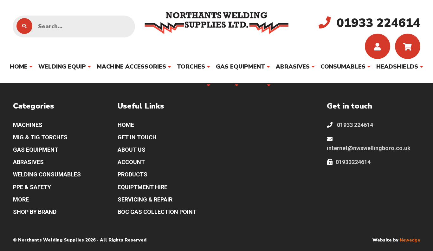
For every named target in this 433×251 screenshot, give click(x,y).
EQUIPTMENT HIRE (142, 187)
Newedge (410, 240)
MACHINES (27, 125)
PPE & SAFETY (184, 85)
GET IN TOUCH (137, 137)
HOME (19, 66)
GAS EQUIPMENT (240, 66)
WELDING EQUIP (62, 66)
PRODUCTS (132, 174)
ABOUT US (131, 149)
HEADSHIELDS (397, 66)
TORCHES (191, 66)
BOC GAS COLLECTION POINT (157, 211)
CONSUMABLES (342, 66)
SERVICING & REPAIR (145, 199)
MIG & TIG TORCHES (40, 137)
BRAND (254, 85)
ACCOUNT (131, 162)
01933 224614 (354, 125)
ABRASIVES (293, 66)
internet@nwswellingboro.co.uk (368, 148)
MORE (224, 85)
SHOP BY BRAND (34, 211)
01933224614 (353, 162)
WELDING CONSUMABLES (47, 174)
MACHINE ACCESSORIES (131, 66)
